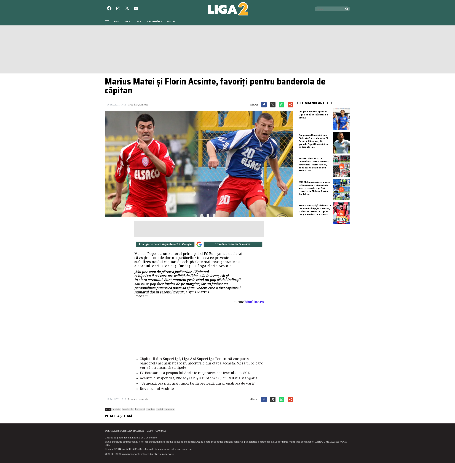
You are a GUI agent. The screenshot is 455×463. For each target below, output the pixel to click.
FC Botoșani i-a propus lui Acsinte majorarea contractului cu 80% (195, 373)
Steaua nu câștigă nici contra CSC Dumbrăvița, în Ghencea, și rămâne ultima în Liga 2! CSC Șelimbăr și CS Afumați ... (315, 209)
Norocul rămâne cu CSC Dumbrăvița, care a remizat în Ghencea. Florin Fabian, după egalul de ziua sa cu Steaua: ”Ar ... (314, 164)
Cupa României (154, 21)
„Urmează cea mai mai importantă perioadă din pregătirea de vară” (197, 383)
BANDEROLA (127, 409)
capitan (151, 409)
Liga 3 (127, 21)
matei (160, 409)
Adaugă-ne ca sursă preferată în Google (165, 244)
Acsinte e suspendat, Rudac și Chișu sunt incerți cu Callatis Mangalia (199, 378)
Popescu (169, 409)
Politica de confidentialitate (124, 431)
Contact (161, 431)
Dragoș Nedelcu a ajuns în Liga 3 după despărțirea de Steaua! (313, 115)
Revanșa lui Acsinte (157, 389)
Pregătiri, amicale (138, 104)
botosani (140, 409)
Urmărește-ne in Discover (233, 244)
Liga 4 (138, 21)
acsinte (116, 409)
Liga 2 (116, 21)
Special (171, 21)
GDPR (150, 431)
